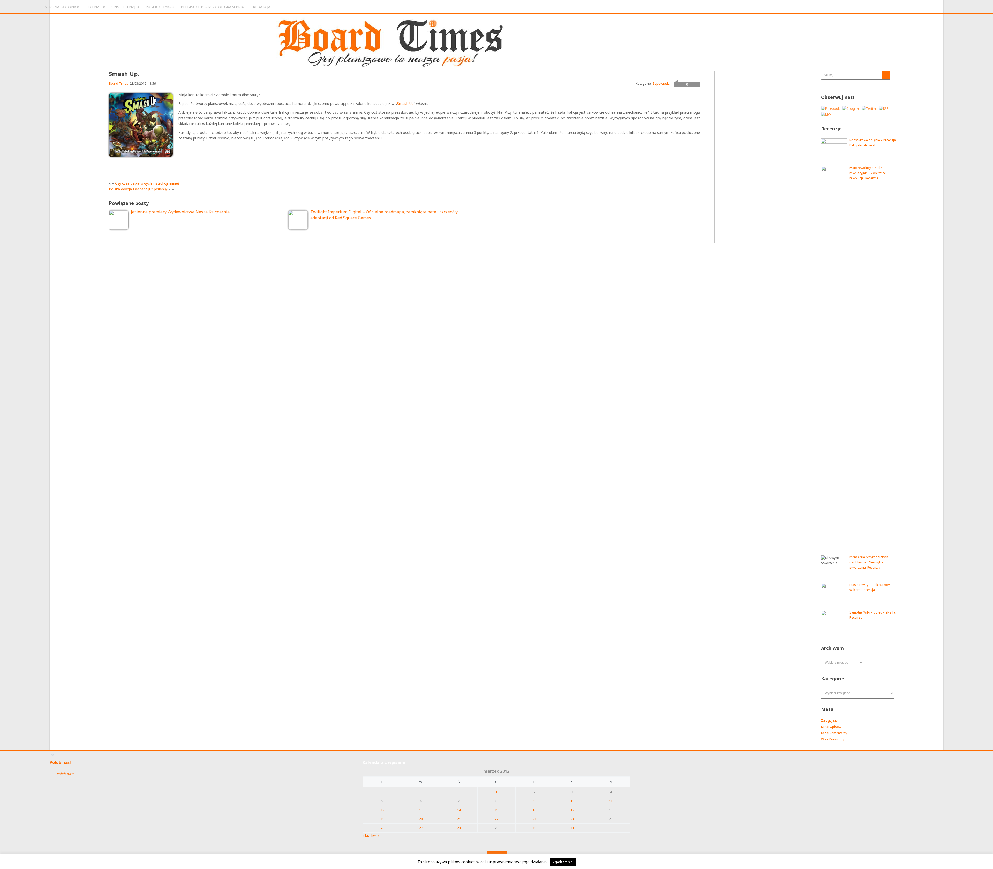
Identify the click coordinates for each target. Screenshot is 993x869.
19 (382, 819)
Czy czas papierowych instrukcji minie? (147, 183)
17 (572, 810)
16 (534, 810)
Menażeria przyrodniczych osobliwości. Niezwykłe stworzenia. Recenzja (868, 562)
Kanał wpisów (831, 727)
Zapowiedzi (661, 83)
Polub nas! (60, 762)
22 (496, 819)
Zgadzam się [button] (563, 861)
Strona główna (60, 6)
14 (459, 810)
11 (610, 800)
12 (382, 810)
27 (421, 828)
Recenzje (93, 6)
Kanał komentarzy (834, 733)
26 (382, 828)
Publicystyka (159, 6)
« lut (366, 835)
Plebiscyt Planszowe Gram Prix (212, 6)
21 (459, 819)
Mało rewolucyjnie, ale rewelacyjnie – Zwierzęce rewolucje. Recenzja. (867, 173)
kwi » (375, 835)
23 (534, 819)
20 (421, 819)
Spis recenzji (124, 6)
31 (572, 828)
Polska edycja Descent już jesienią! (138, 189)
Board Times (118, 83)
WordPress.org (832, 739)
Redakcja (261, 6)
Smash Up (405, 103)
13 (421, 810)
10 (572, 800)
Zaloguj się (829, 720)
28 (459, 828)
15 (496, 810)
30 (534, 828)
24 (572, 819)
